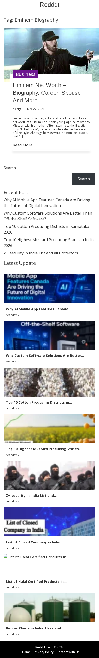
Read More (22, 145)
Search (10, 168)
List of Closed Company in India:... (35, 542)
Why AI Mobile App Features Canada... (38, 309)
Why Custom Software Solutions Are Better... (45, 355)
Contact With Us (68, 652)
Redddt (49, 4)
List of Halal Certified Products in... (36, 581)
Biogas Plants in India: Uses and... (35, 628)
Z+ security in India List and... (31, 495)
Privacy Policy (44, 652)
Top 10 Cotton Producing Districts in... (39, 402)
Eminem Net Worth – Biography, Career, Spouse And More (47, 93)
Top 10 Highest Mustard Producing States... (44, 449)
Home (26, 652)
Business (26, 74)
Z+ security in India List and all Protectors (41, 253)
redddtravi (13, 315)
